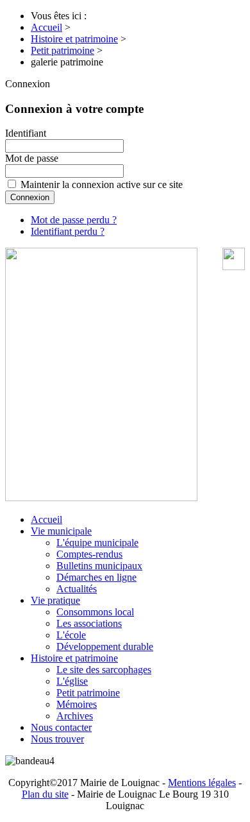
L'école (71, 634)
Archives (74, 715)
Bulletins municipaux (99, 565)
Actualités (76, 588)
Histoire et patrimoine (74, 658)
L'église (72, 681)
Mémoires (76, 704)
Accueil (46, 519)
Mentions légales (202, 782)
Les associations (89, 623)
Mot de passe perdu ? (74, 219)
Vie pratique (55, 600)
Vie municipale (61, 531)
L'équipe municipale (97, 542)
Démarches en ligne (96, 577)
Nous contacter (61, 727)
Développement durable (104, 646)
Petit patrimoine (88, 692)
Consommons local (95, 611)
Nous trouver (57, 738)
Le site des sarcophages (103, 669)
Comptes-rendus (89, 554)
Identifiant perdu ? (67, 231)
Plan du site (45, 794)
